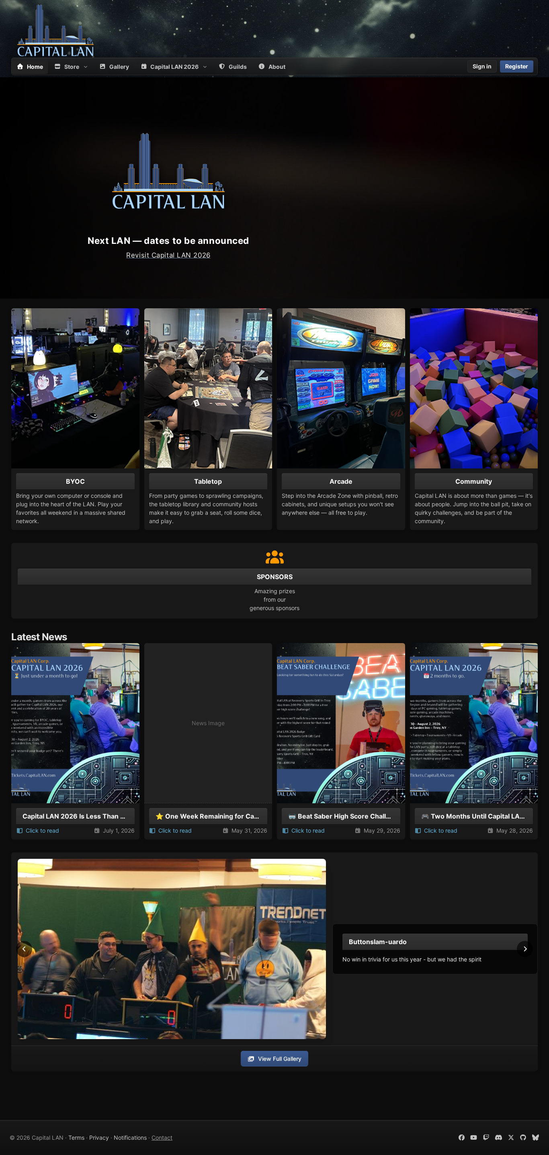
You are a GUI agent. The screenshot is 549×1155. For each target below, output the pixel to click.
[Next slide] (525, 949)
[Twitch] (486, 1137)
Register (516, 66)
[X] (511, 1137)
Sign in (482, 66)
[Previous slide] (24, 949)
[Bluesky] (535, 1137)
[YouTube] (474, 1137)
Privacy (99, 1137)
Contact (162, 1137)
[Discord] (498, 1137)
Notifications (130, 1137)
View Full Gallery (279, 1058)
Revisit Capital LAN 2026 (168, 255)
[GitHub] (523, 1137)
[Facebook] (461, 1137)
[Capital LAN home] (55, 30)
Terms (76, 1137)
